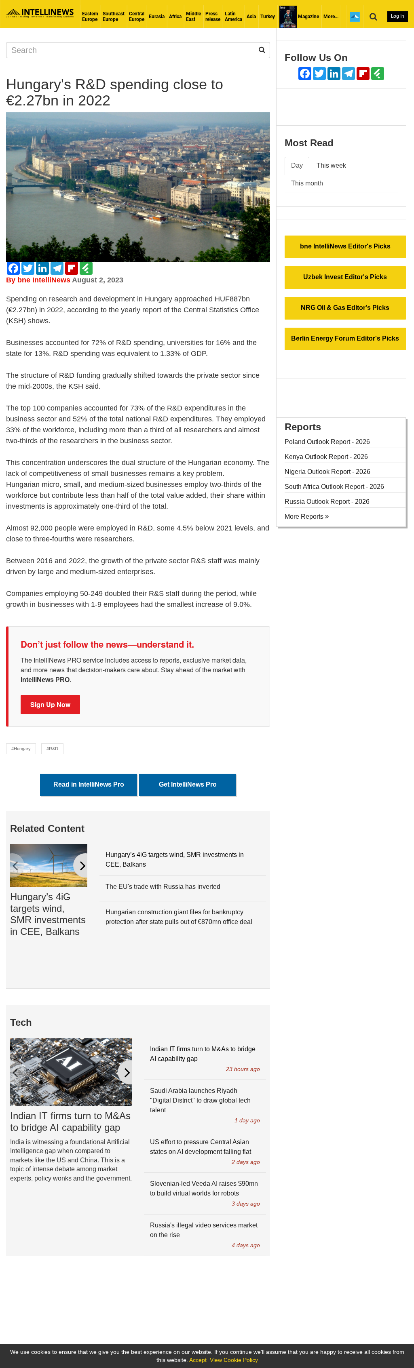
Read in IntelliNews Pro (88, 784)
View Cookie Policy (234, 1360)
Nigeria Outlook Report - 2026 (327, 471)
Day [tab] (297, 165)
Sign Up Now (50, 704)
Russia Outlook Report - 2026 (327, 501)
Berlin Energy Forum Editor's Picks (345, 338)
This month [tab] (307, 183)
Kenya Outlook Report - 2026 (326, 456)
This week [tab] (331, 165)
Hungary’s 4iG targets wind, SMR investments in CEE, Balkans (48, 914)
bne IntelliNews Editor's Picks (345, 246)
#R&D (52, 748)
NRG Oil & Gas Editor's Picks (345, 307)
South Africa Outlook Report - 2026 (334, 486)
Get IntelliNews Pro (188, 784)
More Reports (305, 516)
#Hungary (21, 748)
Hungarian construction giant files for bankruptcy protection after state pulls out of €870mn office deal (179, 917)
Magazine (308, 16)
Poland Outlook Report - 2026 (327, 441)
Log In (397, 16)
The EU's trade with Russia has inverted (163, 886)
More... (330, 16)
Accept (198, 1360)
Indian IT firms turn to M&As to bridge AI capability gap (70, 1121)
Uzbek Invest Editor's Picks (345, 277)
